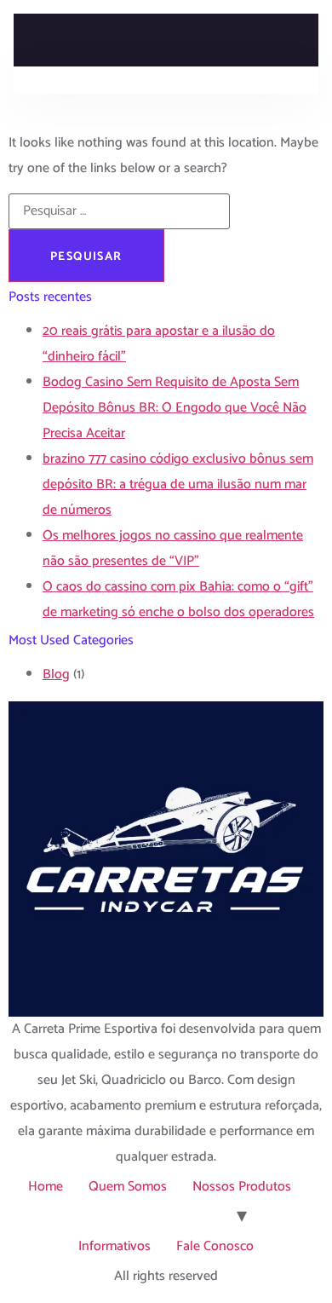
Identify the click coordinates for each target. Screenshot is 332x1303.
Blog (56, 674)
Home (45, 1186)
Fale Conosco (215, 1246)
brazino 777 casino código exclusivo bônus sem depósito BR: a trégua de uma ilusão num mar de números (178, 484)
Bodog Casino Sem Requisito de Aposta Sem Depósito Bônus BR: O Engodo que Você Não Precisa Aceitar (174, 408)
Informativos (114, 1246)
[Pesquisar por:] (119, 211)
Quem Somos (128, 1186)
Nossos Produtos (241, 1186)
